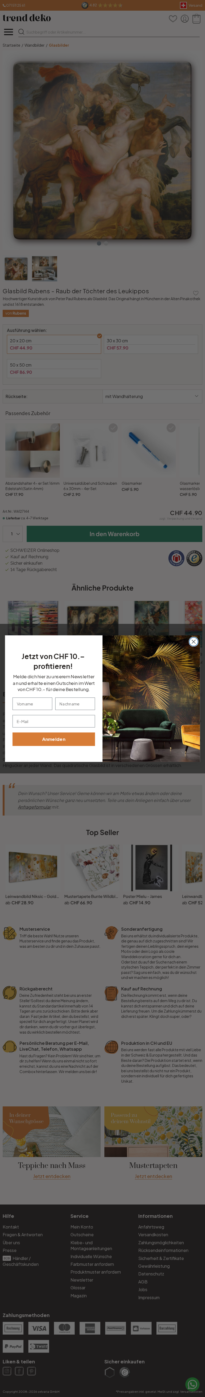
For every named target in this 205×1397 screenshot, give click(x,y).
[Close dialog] (193, 641)
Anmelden (53, 739)
